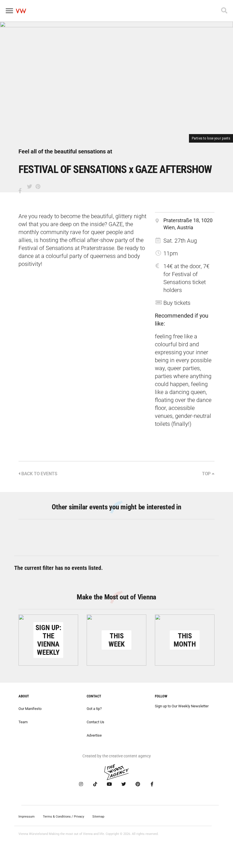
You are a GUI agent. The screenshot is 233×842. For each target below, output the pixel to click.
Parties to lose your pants (211, 138)
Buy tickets (176, 302)
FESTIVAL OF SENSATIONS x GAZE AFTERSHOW (115, 169)
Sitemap (98, 816)
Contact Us (95, 722)
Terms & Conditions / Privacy (63, 816)
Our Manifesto (29, 708)
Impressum (26, 816)
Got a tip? (94, 708)
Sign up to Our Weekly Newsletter (182, 706)
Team (23, 722)
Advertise (94, 735)
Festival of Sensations (45, 248)
